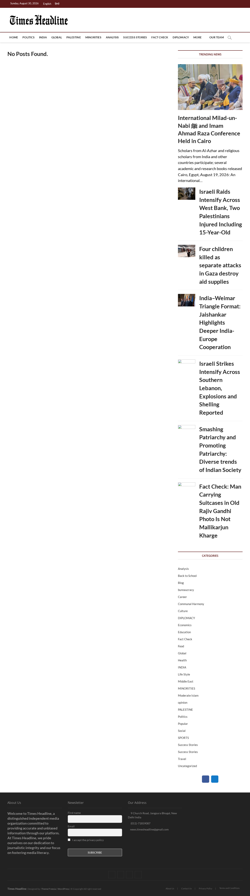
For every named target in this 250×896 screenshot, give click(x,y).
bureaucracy (186, 590)
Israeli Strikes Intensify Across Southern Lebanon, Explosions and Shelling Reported (219, 388)
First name (74, 812)
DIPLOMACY (181, 37)
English (47, 3)
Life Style (184, 674)
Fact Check (159, 37)
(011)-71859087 (140, 823)
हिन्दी (57, 3)
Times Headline (16, 888)
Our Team (216, 37)
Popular (183, 723)
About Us (170, 888)
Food (181, 646)
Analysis (112, 37)
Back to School (187, 575)
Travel (182, 759)
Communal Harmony (191, 604)
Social (182, 730)
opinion (182, 702)
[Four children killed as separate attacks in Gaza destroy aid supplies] (186, 251)
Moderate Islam (188, 695)
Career (182, 597)
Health (182, 660)
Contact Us (186, 888)
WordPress (63, 888)
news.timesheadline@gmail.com (149, 829)
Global (56, 37)
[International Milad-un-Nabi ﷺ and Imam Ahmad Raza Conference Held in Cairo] (210, 87)
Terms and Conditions (229, 888)
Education (184, 632)
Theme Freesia (48, 888)
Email (71, 826)
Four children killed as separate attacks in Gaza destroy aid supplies (220, 265)
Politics (28, 37)
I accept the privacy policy (88, 840)
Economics (185, 625)
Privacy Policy (205, 888)
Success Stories (135, 37)
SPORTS (183, 737)
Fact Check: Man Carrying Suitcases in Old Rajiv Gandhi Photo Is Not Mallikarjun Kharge (220, 511)
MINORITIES (93, 37)
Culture (183, 611)
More (197, 37)
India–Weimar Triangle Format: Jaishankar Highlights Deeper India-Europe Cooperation (220, 322)
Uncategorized (187, 766)
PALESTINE (73, 37)
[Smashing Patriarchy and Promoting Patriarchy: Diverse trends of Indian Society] (186, 431)
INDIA (43, 37)
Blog (181, 582)
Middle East (185, 681)
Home (13, 37)
